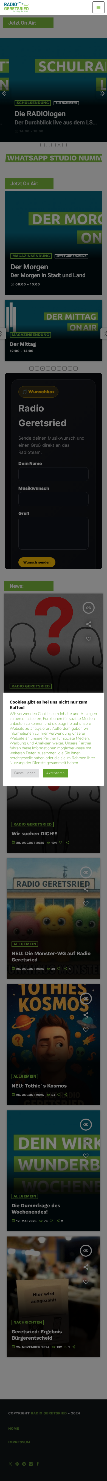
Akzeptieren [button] (55, 773)
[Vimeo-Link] (16, 7)
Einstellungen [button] (24, 773)
